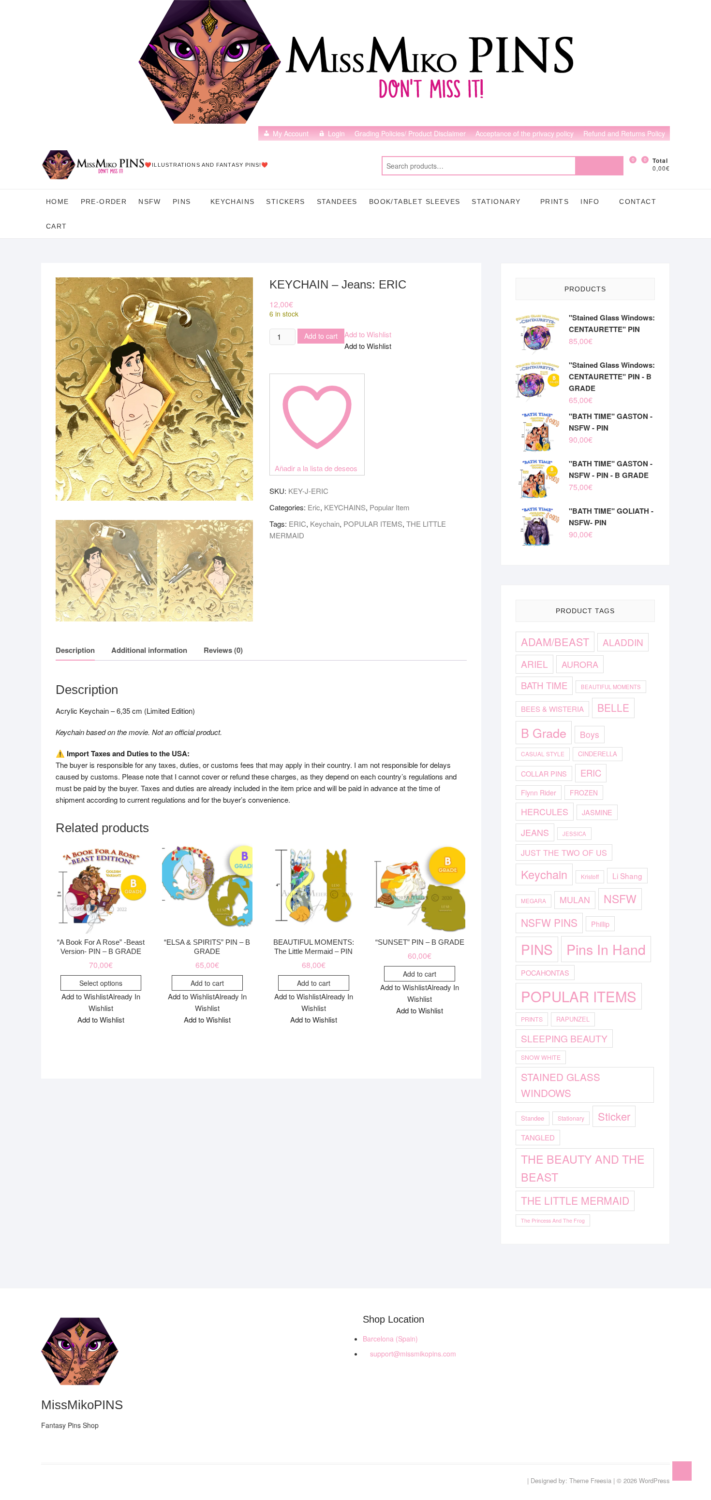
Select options (100, 983)
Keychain (325, 524)
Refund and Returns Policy (624, 133)
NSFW (149, 201)
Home (57, 201)
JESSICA (574, 833)
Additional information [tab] (149, 650)
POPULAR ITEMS (372, 524)
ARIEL (534, 663)
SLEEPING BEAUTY (564, 1038)
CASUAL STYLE (542, 754)
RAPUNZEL (573, 1019)
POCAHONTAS (545, 972)
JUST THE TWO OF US (564, 852)
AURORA (580, 664)
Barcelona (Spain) (390, 1338)
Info (590, 201)
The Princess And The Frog (553, 1220)
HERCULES (544, 811)
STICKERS (285, 201)
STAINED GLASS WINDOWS (560, 1084)
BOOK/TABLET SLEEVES (414, 201)
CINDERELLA (597, 753)
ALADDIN (623, 642)
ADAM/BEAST (555, 641)
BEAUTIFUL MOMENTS (611, 687)
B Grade (543, 732)
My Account (291, 133)
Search (599, 165)
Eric (314, 507)
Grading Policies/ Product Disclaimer (410, 133)
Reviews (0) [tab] (223, 650)
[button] (367, 334)
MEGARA (533, 900)
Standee (532, 1118)
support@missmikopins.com (412, 1353)
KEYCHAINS (232, 201)
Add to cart (321, 336)
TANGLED (538, 1137)
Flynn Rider (538, 792)
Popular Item (390, 507)
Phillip (600, 924)
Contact (637, 201)
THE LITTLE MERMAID (575, 1200)
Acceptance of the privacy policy (524, 133)
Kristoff (590, 876)
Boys (589, 734)
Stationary (571, 1118)
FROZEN (584, 792)
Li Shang (627, 875)
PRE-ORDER (104, 201)
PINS (182, 201)
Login (336, 133)
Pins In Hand (606, 949)
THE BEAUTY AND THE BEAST (583, 1168)
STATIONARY (496, 201)
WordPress (654, 1480)
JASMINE (597, 812)
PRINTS (554, 201)
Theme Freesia (590, 1480)
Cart (56, 226)
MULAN (575, 900)
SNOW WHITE (541, 1057)
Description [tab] (75, 650)
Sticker (614, 1116)
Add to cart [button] (207, 983)
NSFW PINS (549, 922)
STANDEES (337, 201)
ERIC (297, 524)
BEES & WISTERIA (552, 709)
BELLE (613, 707)
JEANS (535, 832)
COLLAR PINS (544, 773)
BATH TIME (544, 685)
